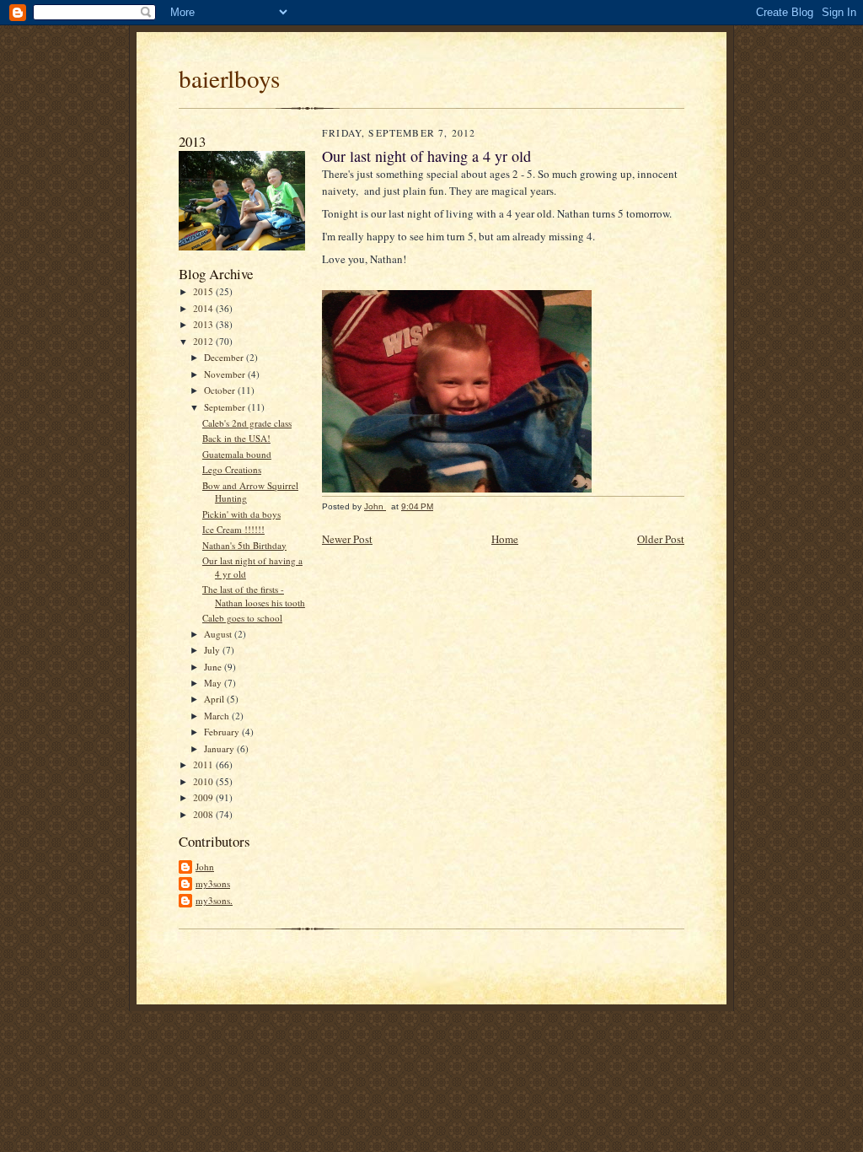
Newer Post (347, 538)
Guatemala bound (236, 454)
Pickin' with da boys (241, 514)
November (226, 374)
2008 (204, 814)
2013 (204, 324)
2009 (204, 797)
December (225, 357)
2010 (204, 781)
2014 (204, 308)
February (223, 731)
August (219, 633)
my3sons (213, 883)
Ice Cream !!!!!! (233, 529)
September (226, 407)
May (214, 682)
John (205, 866)
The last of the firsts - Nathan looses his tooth (253, 596)
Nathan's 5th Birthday (244, 545)
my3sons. (214, 900)
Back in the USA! (236, 438)
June (214, 666)
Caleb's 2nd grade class (247, 423)
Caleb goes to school (242, 617)
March (218, 715)
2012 (204, 341)
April (215, 698)
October (221, 390)
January (220, 748)
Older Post (660, 538)
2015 (204, 291)
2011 (204, 764)
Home (504, 538)
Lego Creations (231, 469)
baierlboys (229, 78)
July (213, 649)
